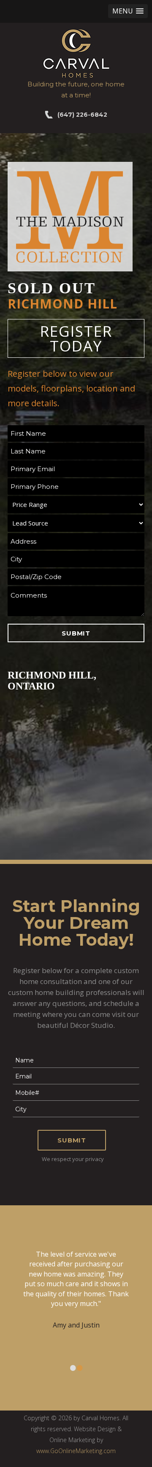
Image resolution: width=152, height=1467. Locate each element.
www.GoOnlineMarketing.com (76, 1451)
